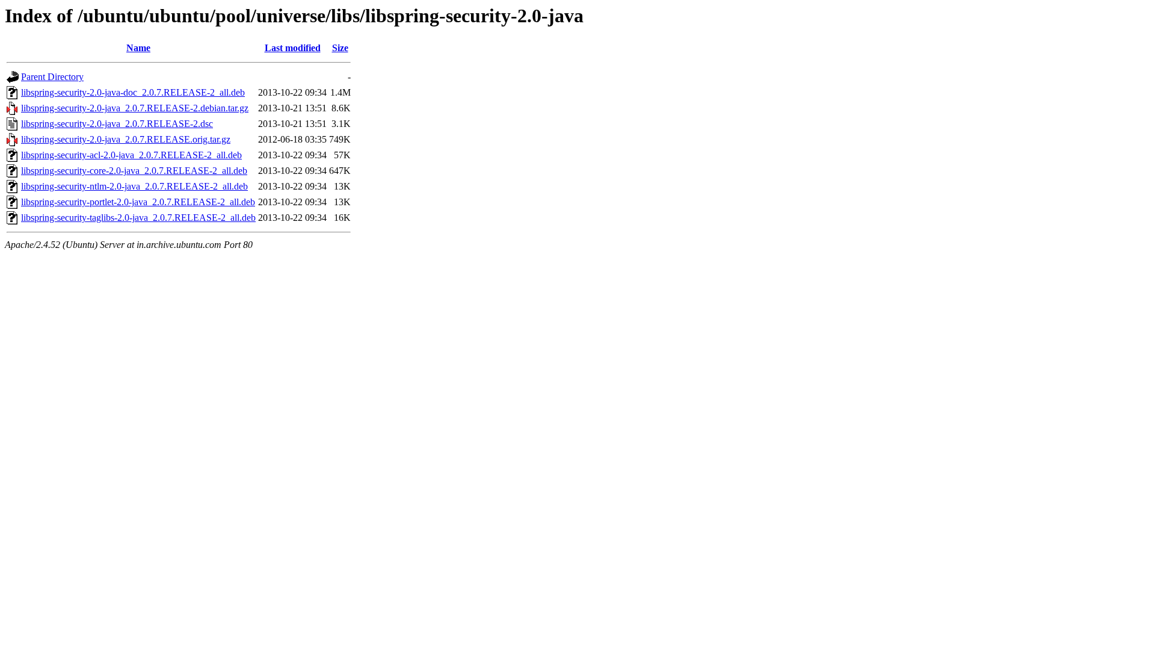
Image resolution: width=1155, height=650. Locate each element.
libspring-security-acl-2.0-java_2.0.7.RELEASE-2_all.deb (131, 155)
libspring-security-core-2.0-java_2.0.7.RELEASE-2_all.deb (134, 171)
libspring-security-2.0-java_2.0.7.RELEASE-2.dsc (117, 124)
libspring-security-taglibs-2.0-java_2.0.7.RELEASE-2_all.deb (138, 217)
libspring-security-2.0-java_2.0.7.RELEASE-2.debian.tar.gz (134, 108)
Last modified (293, 48)
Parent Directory (52, 77)
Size (340, 48)
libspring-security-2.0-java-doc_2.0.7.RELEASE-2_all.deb (133, 92)
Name (138, 48)
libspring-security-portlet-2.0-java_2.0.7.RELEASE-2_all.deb (138, 202)
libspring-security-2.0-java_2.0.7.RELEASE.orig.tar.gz (125, 139)
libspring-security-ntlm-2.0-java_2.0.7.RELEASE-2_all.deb (134, 186)
